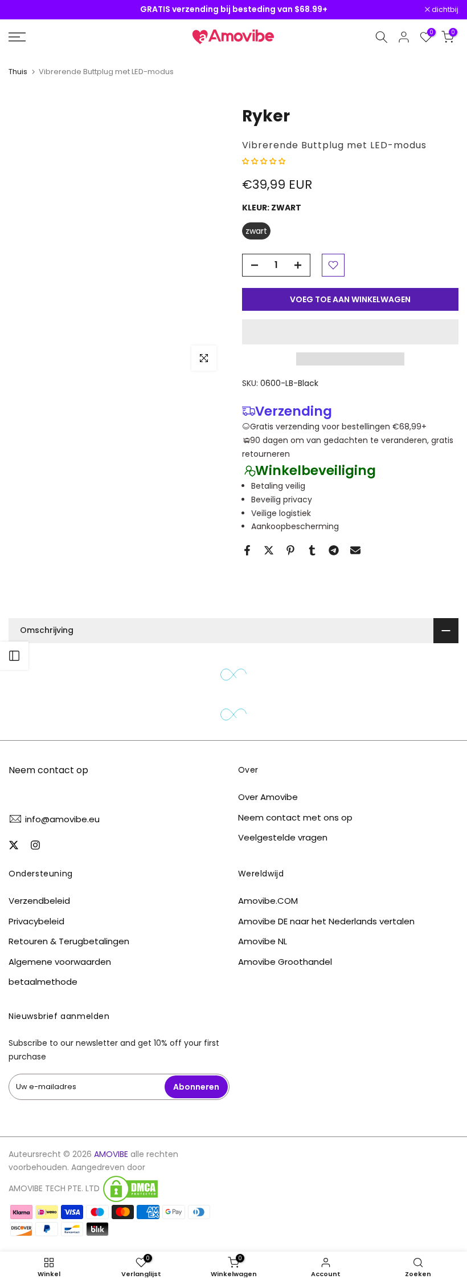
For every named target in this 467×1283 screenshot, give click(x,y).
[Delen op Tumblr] (312, 550)
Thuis (18, 71)
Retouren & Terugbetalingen (69, 941)
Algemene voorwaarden (60, 962)
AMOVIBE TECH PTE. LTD (54, 1188)
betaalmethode (43, 982)
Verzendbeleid (39, 901)
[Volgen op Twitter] (14, 845)
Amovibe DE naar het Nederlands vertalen (326, 921)
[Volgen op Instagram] (35, 845)
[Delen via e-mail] (355, 550)
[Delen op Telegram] (334, 550)
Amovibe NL (262, 941)
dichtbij (28, 10)
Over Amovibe (268, 797)
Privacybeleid (36, 921)
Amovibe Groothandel (285, 962)
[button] (265, 161)
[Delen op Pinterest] (290, 550)
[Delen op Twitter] (269, 550)
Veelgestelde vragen (282, 837)
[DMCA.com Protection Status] (130, 1189)
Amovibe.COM (268, 901)
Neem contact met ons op (295, 817)
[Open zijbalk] (14, 656)
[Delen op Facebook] (247, 550)
